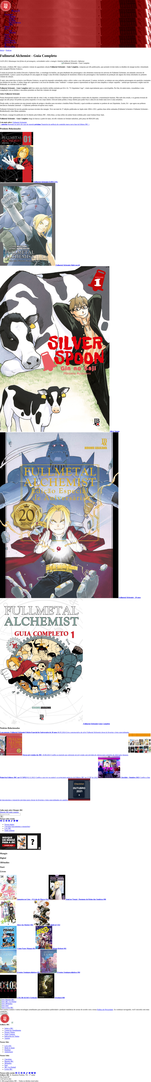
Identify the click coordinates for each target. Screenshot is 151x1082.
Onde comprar (9, 830)
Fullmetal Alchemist (20, 122)
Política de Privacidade (105, 1010)
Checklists (8, 1059)
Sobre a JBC (8, 1028)
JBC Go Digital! (10, 1067)
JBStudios (7, 1063)
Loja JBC (7, 828)
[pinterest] (6, 821)
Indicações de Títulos (11, 1036)
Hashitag (7, 1050)
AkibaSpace (8, 1052)
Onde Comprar (9, 1034)
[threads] (14, 821)
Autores (7, 1038)
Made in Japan (9, 1048)
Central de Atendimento (12, 1030)
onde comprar (14, 812)
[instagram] (9, 821)
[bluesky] (17, 821)
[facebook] (1, 821)
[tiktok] (12, 821)
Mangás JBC (4, 812)
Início (2, 50)
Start (6, 1065)
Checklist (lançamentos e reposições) (17, 826)
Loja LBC (8, 1046)
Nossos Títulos (9, 1032)
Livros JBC (8, 1069)
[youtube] (4, 821)
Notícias (8, 50)
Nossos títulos (9, 824)
